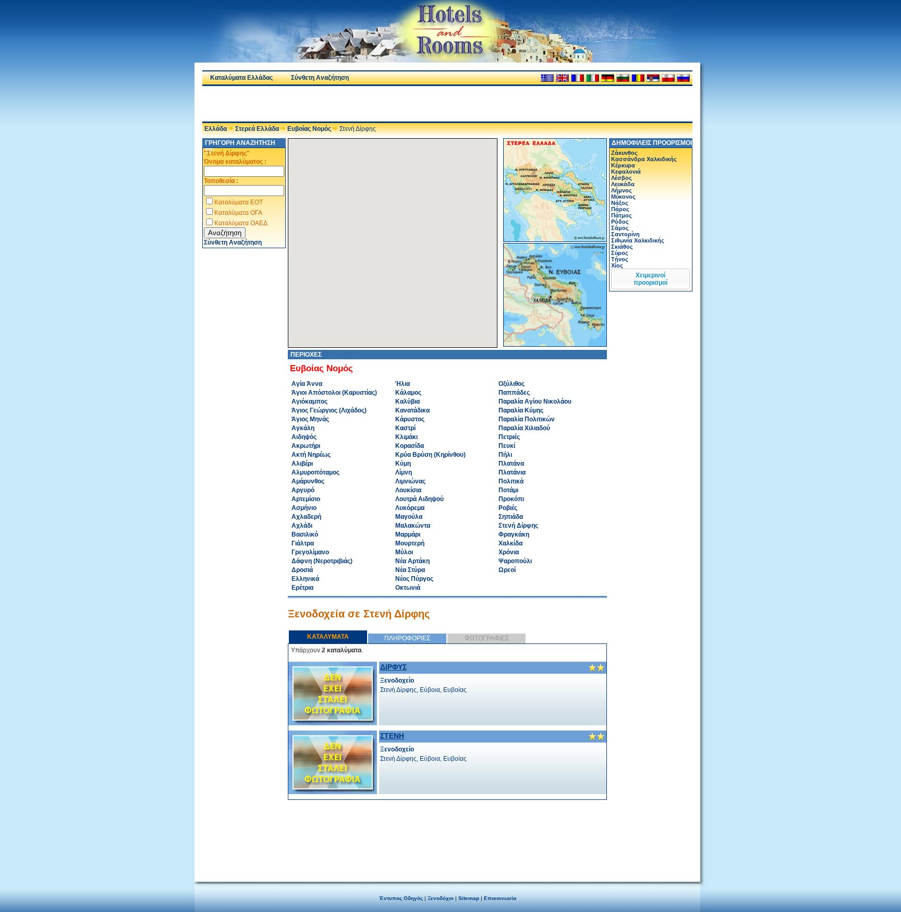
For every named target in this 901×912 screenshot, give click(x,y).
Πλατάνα (511, 463)
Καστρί (405, 428)
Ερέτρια (302, 587)
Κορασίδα (409, 445)
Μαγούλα (408, 516)
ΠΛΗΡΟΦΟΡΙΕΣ (407, 638)
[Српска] (653, 78)
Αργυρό (302, 490)
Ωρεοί (507, 570)
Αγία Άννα (306, 383)
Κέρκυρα (623, 165)
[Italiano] (593, 78)
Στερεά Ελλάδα (257, 128)
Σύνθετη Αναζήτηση (320, 77)
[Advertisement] (324, 103)
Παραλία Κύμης (520, 410)
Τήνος (619, 259)
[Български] (623, 78)
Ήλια (402, 383)
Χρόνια (508, 552)
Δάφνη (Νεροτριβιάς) (321, 561)
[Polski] (668, 78)
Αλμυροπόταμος (315, 472)
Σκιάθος (622, 247)
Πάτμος (621, 215)
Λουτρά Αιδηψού (419, 499)
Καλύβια (407, 401)
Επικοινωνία (500, 898)
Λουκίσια (408, 490)
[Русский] (683, 78)
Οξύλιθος (511, 383)
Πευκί (506, 445)
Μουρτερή (409, 543)
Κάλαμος (408, 392)
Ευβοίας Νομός (309, 128)
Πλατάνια (512, 472)
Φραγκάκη (513, 534)
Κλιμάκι (406, 437)
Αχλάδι (301, 525)
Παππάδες (514, 392)
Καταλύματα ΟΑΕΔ (240, 223)
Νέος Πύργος (414, 578)
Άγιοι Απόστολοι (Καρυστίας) (334, 392)
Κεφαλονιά (626, 171)
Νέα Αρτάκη (412, 561)
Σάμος (620, 228)
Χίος (617, 265)
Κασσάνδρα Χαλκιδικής (644, 159)
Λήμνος (621, 190)
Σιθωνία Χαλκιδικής (637, 240)
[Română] (638, 78)
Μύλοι (404, 552)
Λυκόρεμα (409, 508)
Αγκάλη (302, 428)
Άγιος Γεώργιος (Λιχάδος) (329, 410)
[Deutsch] (608, 78)
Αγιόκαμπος (309, 401)
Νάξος (619, 203)
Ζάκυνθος (624, 153)
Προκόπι (511, 499)
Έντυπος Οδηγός (401, 898)
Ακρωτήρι (305, 445)
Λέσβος (621, 178)
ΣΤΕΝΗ (392, 736)
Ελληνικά (305, 578)
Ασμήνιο (303, 508)
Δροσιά (302, 570)
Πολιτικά (510, 481)
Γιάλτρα (302, 543)
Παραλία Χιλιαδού (524, 428)
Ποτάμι (508, 490)
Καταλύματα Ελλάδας (241, 77)
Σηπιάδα (510, 516)
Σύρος (619, 253)
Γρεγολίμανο (310, 552)
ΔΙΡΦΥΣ (393, 667)
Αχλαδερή (306, 516)
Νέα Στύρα (410, 570)
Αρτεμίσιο (305, 499)
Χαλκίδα (510, 543)
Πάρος (620, 209)
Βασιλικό (304, 534)
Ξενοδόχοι (441, 898)
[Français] (577, 78)
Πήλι (505, 454)
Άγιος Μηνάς (310, 419)
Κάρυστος (409, 419)
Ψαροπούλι (515, 561)
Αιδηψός (303, 437)
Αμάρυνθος (307, 481)
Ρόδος (620, 221)
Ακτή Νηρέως (311, 454)
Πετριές (509, 437)
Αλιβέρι (302, 463)
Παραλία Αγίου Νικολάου (534, 401)
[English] (562, 78)
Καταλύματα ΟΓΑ (238, 212)
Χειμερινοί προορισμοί (650, 279)
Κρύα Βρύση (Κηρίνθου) (430, 454)
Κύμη (403, 463)
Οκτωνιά (407, 587)
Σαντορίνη (625, 234)
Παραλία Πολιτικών (526, 419)
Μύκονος (623, 196)
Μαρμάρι (407, 534)
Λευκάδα (623, 184)
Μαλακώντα (412, 525)
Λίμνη (403, 472)
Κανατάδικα (412, 410)
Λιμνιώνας (410, 481)
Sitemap (468, 898)
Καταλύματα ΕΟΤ (238, 202)
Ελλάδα (215, 128)
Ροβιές (507, 508)
